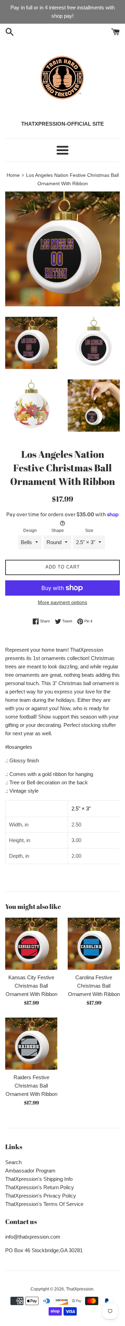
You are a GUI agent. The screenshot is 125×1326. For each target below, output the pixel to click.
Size (89, 530)
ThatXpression (79, 1289)
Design (30, 530)
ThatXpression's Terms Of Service (44, 1204)
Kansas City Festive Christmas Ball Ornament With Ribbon (31, 985)
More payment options (62, 602)
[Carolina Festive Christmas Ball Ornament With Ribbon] (94, 944)
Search (13, 1162)
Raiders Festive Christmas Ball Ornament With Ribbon (31, 1085)
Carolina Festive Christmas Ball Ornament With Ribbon (94, 985)
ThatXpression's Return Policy (39, 1187)
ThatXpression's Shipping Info (39, 1179)
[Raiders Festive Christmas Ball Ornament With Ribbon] (31, 1044)
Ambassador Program (30, 1171)
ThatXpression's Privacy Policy (40, 1196)
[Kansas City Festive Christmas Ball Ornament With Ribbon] (31, 944)
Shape (57, 530)
